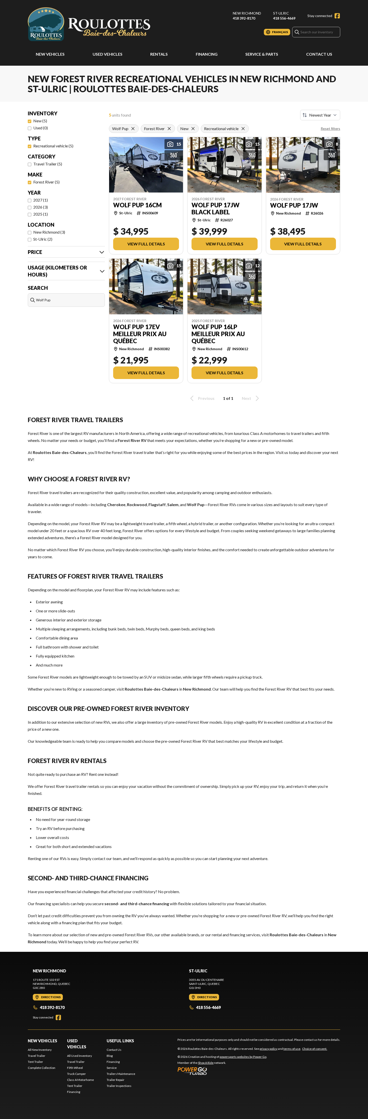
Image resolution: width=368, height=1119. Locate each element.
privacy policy (268, 1049)
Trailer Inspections (119, 1086)
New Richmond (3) (49, 232)
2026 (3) (40, 207)
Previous (206, 398)
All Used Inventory (79, 1056)
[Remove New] (193, 129)
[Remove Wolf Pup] (132, 129)
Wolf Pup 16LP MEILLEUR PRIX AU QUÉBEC (218, 333)
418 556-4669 (284, 18)
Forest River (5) (46, 181)
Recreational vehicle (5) (53, 145)
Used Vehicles (107, 54)
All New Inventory (40, 1050)
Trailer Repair (115, 1080)
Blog (110, 1056)
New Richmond (247, 13)
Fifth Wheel (75, 1068)
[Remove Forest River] (169, 129)
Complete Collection (41, 1068)
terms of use (291, 1049)
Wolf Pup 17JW (294, 205)
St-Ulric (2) (42, 239)
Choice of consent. (314, 1049)
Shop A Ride (206, 1063)
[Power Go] (222, 1071)
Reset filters (330, 128)
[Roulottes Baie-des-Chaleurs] (90, 24)
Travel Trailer (36, 1056)
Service (112, 1068)
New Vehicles (50, 54)
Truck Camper (76, 1074)
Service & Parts (261, 54)
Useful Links (120, 1040)
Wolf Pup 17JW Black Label (216, 209)
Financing (207, 54)
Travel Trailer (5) (47, 163)
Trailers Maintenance (121, 1074)
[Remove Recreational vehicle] (243, 129)
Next (246, 398)
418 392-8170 (244, 18)
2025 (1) (40, 214)
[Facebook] (337, 16)
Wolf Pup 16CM (137, 205)
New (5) (40, 120)
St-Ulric (281, 13)
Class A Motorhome (80, 1080)
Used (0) (40, 127)
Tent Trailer (35, 1062)
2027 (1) (40, 200)
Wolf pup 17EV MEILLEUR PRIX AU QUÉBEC (139, 333)
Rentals (159, 54)
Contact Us (319, 54)
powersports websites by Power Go (243, 1057)
